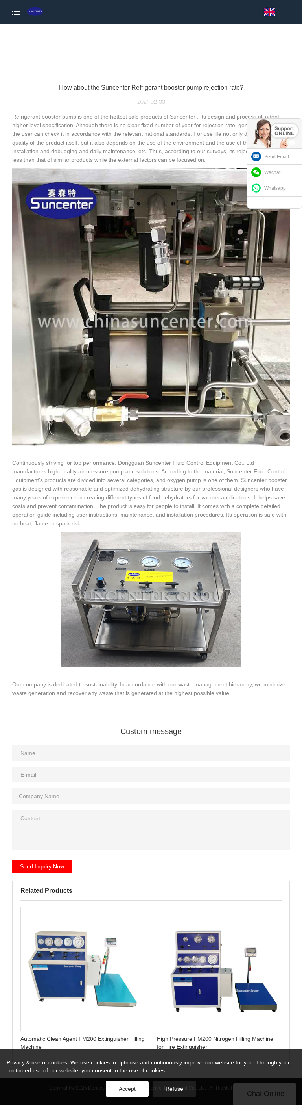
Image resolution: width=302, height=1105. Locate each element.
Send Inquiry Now (42, 866)
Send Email (276, 156)
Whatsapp (275, 188)
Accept (127, 1089)
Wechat (272, 172)
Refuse (174, 1089)
